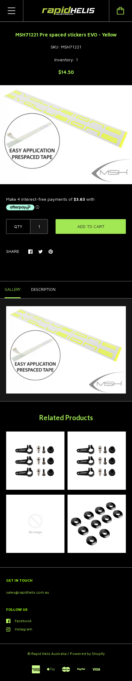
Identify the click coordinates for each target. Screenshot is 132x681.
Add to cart (90, 226)
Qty (18, 226)
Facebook (23, 620)
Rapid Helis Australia (49, 653)
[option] (66, 134)
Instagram (23, 629)
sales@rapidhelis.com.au (27, 592)
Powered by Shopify (87, 653)
